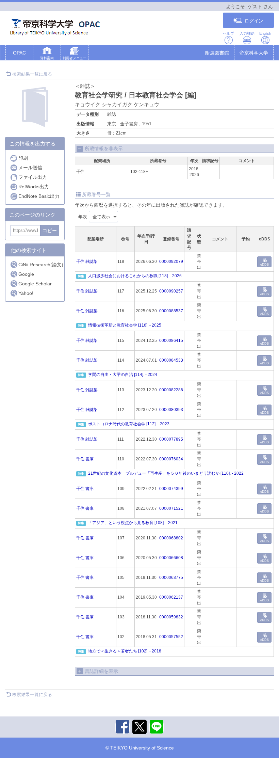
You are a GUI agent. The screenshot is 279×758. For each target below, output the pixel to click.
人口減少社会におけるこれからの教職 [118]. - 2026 (135, 275)
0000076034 (171, 459)
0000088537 (171, 311)
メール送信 (30, 167)
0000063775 (171, 577)
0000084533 (171, 360)
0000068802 (171, 538)
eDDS (264, 264)
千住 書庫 (85, 459)
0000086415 (171, 340)
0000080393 (171, 409)
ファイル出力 (32, 177)
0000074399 (171, 488)
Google (26, 274)
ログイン (253, 20)
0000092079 (171, 261)
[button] (47, 54)
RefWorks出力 (33, 186)
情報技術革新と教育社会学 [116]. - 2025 (124, 325)
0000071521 (171, 508)
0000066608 (171, 557)
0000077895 (171, 439)
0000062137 (171, 597)
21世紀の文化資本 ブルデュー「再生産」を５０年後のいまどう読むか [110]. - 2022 (166, 473)
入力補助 (247, 33)
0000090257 (171, 291)
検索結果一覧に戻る (32, 74)
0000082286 (171, 390)
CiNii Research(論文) (40, 264)
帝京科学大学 (254, 53)
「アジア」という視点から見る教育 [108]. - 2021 (133, 522)
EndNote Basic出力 (39, 196)
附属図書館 (217, 53)
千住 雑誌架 (87, 261)
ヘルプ (228, 33)
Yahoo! (25, 293)
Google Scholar (35, 283)
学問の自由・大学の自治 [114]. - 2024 (122, 374)
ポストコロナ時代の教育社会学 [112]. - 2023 (128, 424)
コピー (50, 230)
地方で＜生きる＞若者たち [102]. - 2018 (124, 651)
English (265, 33)
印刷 (23, 158)
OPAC (19, 53)
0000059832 (171, 617)
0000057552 (171, 636)
